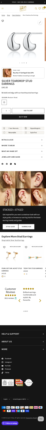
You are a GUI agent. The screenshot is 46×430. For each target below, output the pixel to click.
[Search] (36, 8)
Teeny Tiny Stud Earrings (33, 268)
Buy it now (23, 117)
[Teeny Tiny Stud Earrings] (33, 255)
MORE (4, 349)
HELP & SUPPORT (10, 333)
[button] (10, 226)
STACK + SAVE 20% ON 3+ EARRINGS (23, 2)
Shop (8, 15)
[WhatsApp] (11, 164)
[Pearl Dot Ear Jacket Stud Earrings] (12, 255)
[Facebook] (3, 164)
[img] (10, 295)
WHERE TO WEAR (8, 145)
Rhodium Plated (4, 102)
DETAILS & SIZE (7, 140)
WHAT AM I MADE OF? (10, 151)
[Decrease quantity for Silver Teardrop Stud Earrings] (3, 110)
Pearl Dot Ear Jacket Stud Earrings (12, 269)
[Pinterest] (7, 164)
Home (3, 15)
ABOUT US (7, 341)
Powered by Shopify (31, 418)
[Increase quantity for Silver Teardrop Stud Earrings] (9, 110)
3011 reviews (9, 298)
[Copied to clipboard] (15, 164)
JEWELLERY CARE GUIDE (11, 157)
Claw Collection (16, 15)
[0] (43, 8)
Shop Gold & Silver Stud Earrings (13, 240)
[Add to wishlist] (3, 21)
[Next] (26, 63)
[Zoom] (40, 22)
